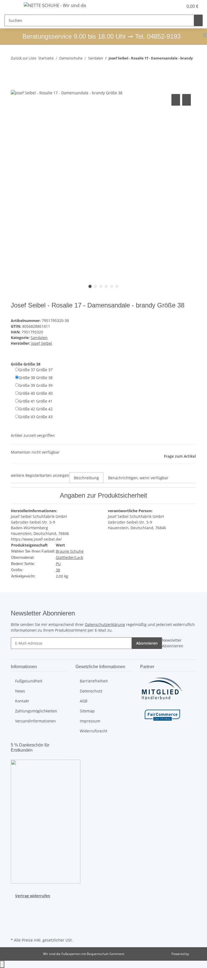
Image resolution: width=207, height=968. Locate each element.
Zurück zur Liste (23, 58)
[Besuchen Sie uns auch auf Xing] (15, 924)
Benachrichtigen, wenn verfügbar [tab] (138, 477)
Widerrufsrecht (93, 730)
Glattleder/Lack (69, 557)
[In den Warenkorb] (15, 87)
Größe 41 (36, 401)
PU (58, 563)
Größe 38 (36, 377)
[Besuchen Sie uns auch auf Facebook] (15, 905)
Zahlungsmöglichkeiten (36, 711)
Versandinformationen (35, 721)
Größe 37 (36, 369)
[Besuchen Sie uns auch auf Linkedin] (15, 930)
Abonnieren (147, 643)
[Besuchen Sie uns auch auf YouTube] (15, 911)
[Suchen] (198, 20)
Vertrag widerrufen (32, 895)
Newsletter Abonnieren (172, 643)
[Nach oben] (2, 964)
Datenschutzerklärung (105, 624)
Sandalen (39, 337)
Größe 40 (36, 393)
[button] (168, 6)
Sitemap (87, 711)
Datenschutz (91, 691)
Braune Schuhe (70, 551)
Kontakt (22, 701)
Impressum (90, 721)
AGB (83, 701)
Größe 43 (36, 416)
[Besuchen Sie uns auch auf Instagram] (15, 917)
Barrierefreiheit (94, 681)
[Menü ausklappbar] (11, 6)
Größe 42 (36, 408)
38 (58, 569)
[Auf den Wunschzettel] (186, 100)
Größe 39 (36, 385)
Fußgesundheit (28, 681)
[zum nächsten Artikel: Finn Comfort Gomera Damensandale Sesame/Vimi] (24, 69)
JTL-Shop (196, 954)
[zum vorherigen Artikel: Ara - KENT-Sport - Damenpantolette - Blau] (15, 69)
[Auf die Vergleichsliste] (175, 100)
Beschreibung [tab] (86, 477)
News (20, 691)
